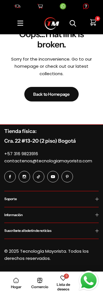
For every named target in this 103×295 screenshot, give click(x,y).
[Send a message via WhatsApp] (88, 280)
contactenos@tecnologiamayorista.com (48, 161)
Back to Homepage (51, 94)
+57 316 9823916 (21, 154)
